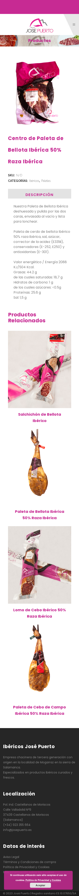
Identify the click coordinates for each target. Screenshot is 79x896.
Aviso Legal (11, 857)
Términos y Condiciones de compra (29, 862)
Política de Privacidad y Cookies (26, 867)
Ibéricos (34, 180)
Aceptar (40, 885)
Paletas (46, 180)
